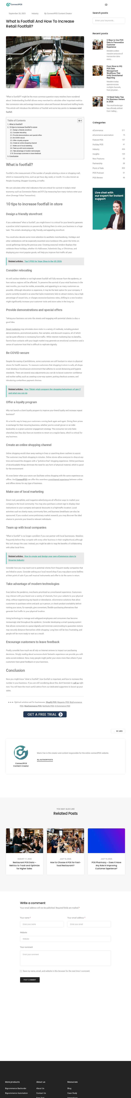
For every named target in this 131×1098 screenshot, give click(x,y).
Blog (69, 1088)
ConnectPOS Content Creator (59, 13)
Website (23, 932)
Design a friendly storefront (22, 130)
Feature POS (98, 140)
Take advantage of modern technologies (26, 151)
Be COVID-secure (19, 138)
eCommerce (98, 130)
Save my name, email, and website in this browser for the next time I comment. (56, 971)
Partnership (97, 163)
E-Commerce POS (62, 706)
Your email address (76, 918)
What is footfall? (16, 124)
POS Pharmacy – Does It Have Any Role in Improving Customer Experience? (106, 865)
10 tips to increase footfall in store (23, 127)
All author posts (45, 759)
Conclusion (13, 156)
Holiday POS (98, 144)
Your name (25, 918)
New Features (98, 159)
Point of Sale (98, 168)
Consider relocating (19, 132)
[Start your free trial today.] (45, 714)
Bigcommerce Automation (16, 1093)
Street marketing (13, 329)
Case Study (72, 1093)
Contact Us (41, 1093)
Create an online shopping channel (25, 143)
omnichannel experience (58, 479)
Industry (35, 13)
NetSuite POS (48, 706)
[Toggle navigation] (106, 5)
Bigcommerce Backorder (15, 1088)
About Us (40, 1088)
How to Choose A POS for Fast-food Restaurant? (65, 864)
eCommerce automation (103, 135)
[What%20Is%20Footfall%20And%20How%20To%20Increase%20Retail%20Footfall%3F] (53, 785)
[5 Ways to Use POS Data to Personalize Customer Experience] (98, 44)
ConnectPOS (21, 479)
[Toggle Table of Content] (78, 121)
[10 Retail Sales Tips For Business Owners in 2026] (98, 101)
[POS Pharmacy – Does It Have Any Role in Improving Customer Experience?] (106, 841)
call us (76, 683)
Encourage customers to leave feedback (27, 153)
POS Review (98, 177)
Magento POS (63, 702)
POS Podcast (98, 173)
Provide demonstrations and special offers (27, 135)
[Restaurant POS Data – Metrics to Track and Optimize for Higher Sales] (24, 841)
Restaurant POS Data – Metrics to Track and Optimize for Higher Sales (25, 865)
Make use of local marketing (22, 146)
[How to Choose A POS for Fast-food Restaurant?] (65, 841)
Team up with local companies (23, 148)
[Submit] (123, 21)
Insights (96, 154)
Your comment (26, 947)
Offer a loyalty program (20, 140)
